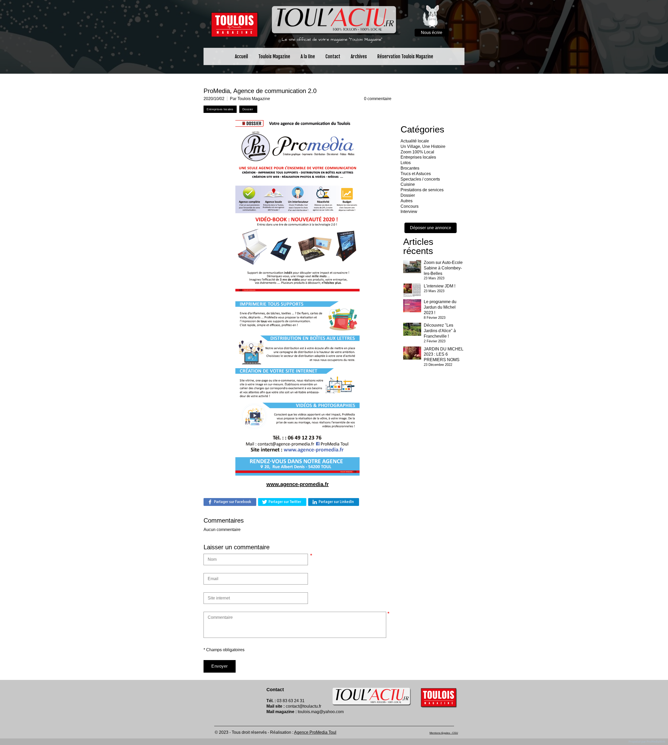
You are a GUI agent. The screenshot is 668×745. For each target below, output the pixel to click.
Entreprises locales (418, 157)
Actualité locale (415, 141)
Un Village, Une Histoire (423, 146)
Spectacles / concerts (420, 179)
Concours (410, 206)
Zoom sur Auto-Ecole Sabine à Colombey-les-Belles (443, 268)
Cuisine (408, 184)
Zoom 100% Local (417, 152)
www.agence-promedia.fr (297, 484)
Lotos (406, 162)
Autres (407, 201)
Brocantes (410, 168)
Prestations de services (422, 190)
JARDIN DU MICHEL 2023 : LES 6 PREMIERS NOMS (443, 354)
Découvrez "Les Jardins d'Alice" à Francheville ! (440, 330)
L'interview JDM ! (439, 286)
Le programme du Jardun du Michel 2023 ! (440, 307)
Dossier (408, 195)
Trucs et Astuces (416, 173)
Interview (409, 211)
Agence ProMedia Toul (315, 732)
